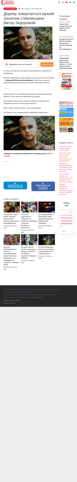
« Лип (63, 231)
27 (66, 224)
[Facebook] (70, 2)
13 (66, 218)
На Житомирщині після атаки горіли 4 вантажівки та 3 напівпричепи (46, 250)
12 (65, 218)
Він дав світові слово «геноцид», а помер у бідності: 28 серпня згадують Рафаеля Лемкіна (29, 252)
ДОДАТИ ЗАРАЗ (47, 64)
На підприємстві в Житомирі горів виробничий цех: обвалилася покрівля (46, 218)
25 (63, 224)
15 (70, 218)
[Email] (62, 2)
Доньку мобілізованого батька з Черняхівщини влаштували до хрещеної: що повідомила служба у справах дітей (11, 256)
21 (68, 221)
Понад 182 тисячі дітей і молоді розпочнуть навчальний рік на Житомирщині (12, 218)
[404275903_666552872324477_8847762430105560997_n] (29, 133)
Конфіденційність (10, 303)
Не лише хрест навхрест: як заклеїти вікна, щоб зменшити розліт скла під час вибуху (66, 178)
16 (71, 218)
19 (65, 221)
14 (68, 218)
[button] (59, 2)
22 (70, 221)
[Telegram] (74, 2)
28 (68, 224)
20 (66, 221)
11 (63, 218)
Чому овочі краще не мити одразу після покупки (65, 27)
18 (63, 221)
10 (61, 218)
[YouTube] (66, 2)
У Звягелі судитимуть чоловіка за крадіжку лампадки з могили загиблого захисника (29, 221)
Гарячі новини (64, 56)
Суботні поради (64, 22)
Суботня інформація (66, 37)
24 (61, 224)
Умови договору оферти (12, 300)
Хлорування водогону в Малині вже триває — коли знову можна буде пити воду (65, 63)
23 (71, 221)
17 (61, 221)
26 (65, 224)
